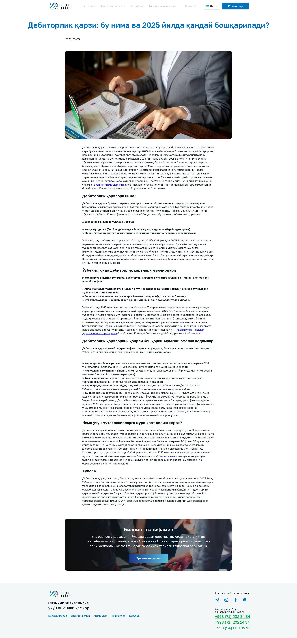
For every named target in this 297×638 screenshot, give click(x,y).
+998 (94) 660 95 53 (232, 628)
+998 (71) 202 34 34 (232, 616)
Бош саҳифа (88, 6)
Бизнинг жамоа (80, 615)
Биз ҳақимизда (57, 615)
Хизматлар (137, 6)
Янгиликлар (117, 615)
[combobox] (212, 6)
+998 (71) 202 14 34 (232, 622)
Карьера (190, 6)
